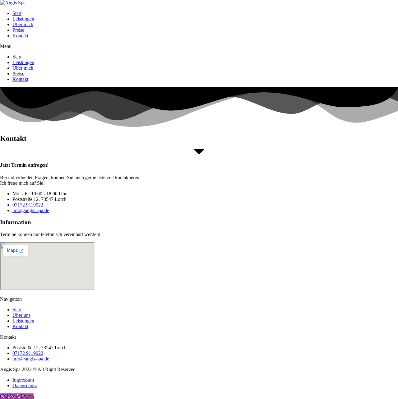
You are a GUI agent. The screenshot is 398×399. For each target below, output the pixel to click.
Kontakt (20, 35)
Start (16, 13)
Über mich (22, 24)
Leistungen (23, 18)
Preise (18, 30)
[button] (199, 46)
